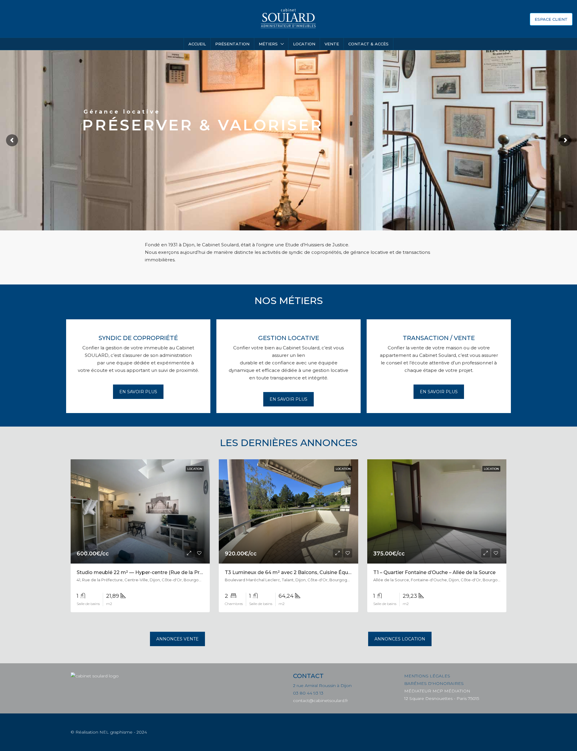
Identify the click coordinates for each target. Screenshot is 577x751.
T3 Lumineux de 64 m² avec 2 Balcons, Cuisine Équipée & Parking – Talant (314, 572)
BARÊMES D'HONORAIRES (434, 683)
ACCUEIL (197, 43)
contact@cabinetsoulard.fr (320, 700)
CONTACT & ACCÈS (368, 43)
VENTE (332, 43)
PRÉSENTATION (232, 43)
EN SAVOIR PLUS (138, 391)
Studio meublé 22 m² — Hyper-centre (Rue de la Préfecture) (149, 572)
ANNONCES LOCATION (399, 639)
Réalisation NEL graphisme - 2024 (111, 732)
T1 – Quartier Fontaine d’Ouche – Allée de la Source (434, 572)
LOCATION (304, 43)
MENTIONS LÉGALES (427, 676)
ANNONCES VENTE (177, 639)
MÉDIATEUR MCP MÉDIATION (437, 691)
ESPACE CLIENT (551, 19)
